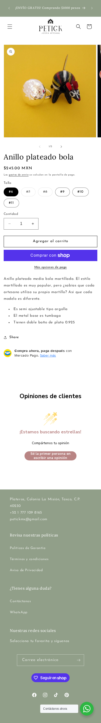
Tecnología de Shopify (74, 718)
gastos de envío (19, 174)
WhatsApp (18, 612)
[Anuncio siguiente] (92, 8)
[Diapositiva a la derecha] (61, 146)
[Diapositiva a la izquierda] (39, 146)
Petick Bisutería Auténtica (41, 718)
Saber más (48, 355)
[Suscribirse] (78, 660)
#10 (80, 192)
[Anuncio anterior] (9, 8)
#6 (11, 192)
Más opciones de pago (50, 267)
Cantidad (11, 214)
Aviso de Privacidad (26, 570)
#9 (62, 192)
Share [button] (14, 337)
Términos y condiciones (29, 559)
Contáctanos (20, 601)
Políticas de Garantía (28, 548)
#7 (31, 193)
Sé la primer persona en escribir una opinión (50, 455)
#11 (11, 203)
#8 (47, 193)
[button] (9, 26)
